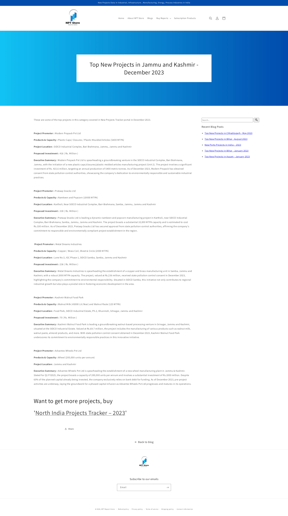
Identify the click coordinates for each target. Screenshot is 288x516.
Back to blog (145, 442)
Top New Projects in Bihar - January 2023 (227, 150)
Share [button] (71, 428)
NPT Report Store (108, 509)
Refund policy (123, 509)
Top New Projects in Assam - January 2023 (227, 156)
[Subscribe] (167, 487)
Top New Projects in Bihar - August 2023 (226, 139)
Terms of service (152, 509)
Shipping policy (167, 509)
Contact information (185, 509)
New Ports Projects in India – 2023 (223, 144)
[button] (163, 18)
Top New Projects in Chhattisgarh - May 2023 (228, 133)
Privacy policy (137, 509)
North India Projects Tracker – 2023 (80, 413)
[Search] (256, 120)
